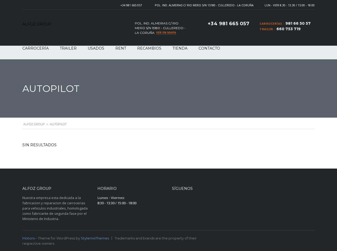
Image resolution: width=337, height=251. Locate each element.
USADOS (96, 48)
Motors (28, 238)
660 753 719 (288, 29)
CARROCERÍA (35, 48)
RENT (120, 48)
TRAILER (68, 48)
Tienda (179, 48)
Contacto (209, 48)
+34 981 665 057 (131, 5)
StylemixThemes (95, 238)
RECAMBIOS (149, 48)
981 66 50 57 (298, 23)
